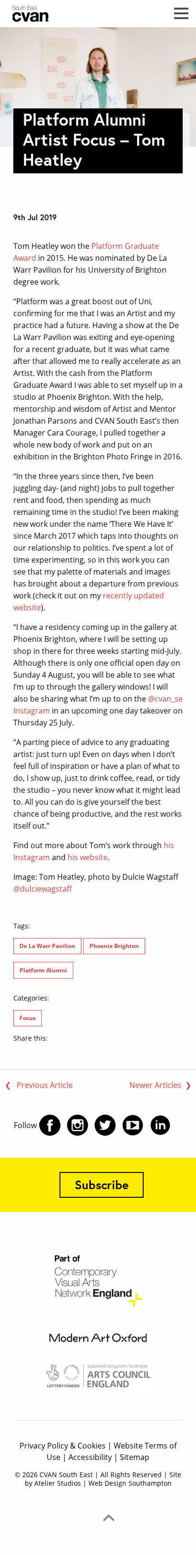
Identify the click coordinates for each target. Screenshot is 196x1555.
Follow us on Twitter (105, 1125)
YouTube (132, 1125)
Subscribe (101, 1185)
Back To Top (108, 1517)
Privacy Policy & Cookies (63, 1445)
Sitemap (134, 1457)
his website (88, 857)
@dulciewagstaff (42, 889)
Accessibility (90, 1457)
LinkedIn (160, 1125)
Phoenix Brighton (114, 946)
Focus (28, 1018)
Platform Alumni (43, 970)
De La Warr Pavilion (47, 946)
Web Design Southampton (130, 1483)
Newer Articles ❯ (160, 1085)
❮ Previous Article (39, 1085)
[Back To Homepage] (44, 13)
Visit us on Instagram (77, 1125)
